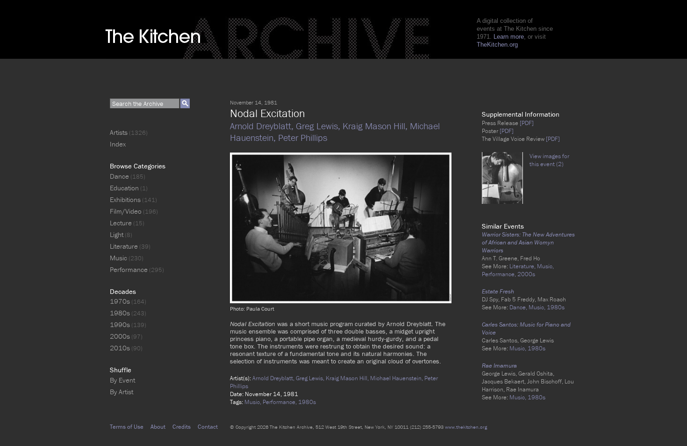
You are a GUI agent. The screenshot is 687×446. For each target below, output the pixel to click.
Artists (119, 132)
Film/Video (126, 211)
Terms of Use (126, 427)
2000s (526, 274)
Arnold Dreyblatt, (263, 126)
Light (116, 234)
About (157, 427)
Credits (181, 427)
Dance (119, 176)
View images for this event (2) (549, 160)
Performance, (280, 402)
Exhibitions (125, 199)
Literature (124, 246)
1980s (307, 402)
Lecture (121, 222)
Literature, (523, 266)
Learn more (509, 36)
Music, (253, 402)
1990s (120, 324)
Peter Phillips (302, 137)
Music (118, 257)
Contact (208, 427)
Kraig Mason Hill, (376, 126)
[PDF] (526, 123)
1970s (120, 301)
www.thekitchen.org (466, 427)
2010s (120, 347)
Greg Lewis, (319, 126)
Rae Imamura (499, 365)
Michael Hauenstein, (397, 378)
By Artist (121, 391)
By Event (122, 380)
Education (124, 187)
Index (118, 143)
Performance (129, 269)
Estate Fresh (498, 291)
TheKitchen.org (497, 44)
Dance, (519, 307)
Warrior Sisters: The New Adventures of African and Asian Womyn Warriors (528, 242)
